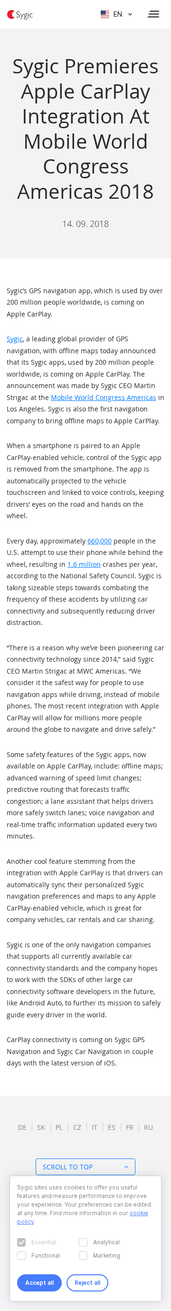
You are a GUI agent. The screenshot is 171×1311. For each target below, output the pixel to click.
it (94, 1127)
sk (41, 1127)
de (22, 1127)
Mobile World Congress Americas (103, 397)
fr (129, 1127)
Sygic (15, 338)
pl (59, 1127)
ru (148, 1127)
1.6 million (84, 564)
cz (77, 1127)
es (111, 1127)
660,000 (99, 540)
